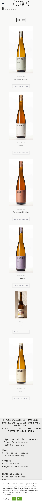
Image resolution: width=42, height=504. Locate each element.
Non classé (21, 76)
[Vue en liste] (24, 20)
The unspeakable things (21, 212)
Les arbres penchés (21, 79)
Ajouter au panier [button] (21, 332)
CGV (4, 479)
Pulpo (21, 325)
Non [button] (19, 498)
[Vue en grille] (18, 20)
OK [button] (14, 498)
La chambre (21, 278)
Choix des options (21, 86)
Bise (21, 391)
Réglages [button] (7, 499)
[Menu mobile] (3, 3)
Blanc (21, 322)
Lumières (21, 146)
